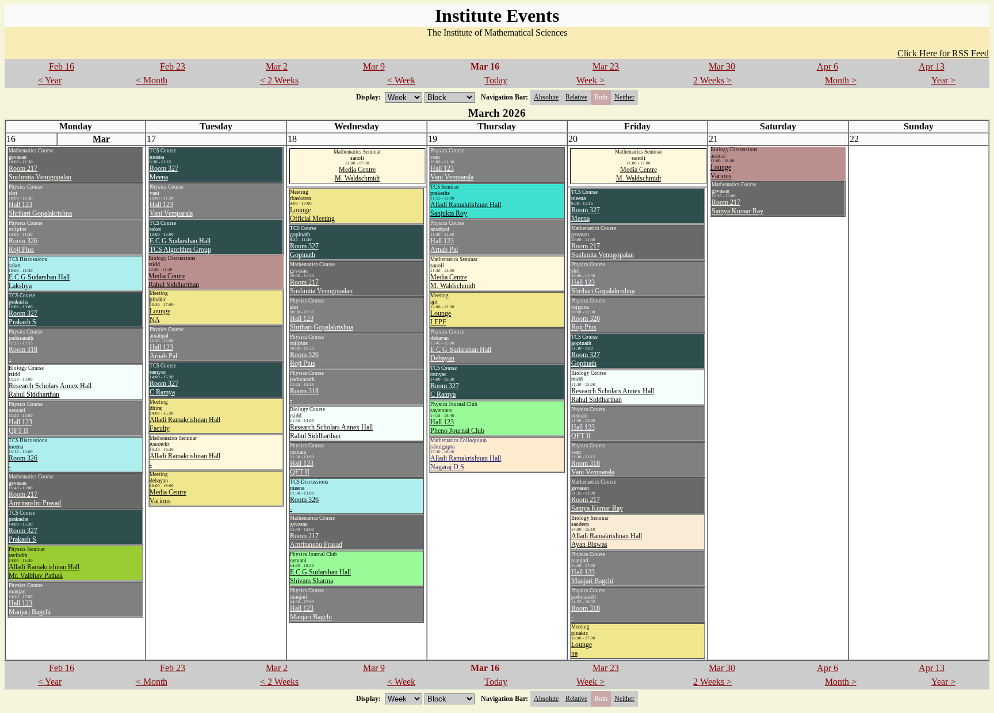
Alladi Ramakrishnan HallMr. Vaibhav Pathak (44, 571)
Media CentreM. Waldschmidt (357, 174)
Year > (943, 80)
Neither (624, 97)
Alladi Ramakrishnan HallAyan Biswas (606, 540)
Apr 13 (932, 66)
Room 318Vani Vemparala (592, 467)
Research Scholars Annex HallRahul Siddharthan (50, 390)
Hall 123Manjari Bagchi (30, 607)
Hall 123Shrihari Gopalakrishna (40, 209)
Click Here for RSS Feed (943, 53)
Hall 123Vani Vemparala (171, 209)
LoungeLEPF (440, 317)
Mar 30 (722, 66)
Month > (841, 80)
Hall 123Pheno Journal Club (457, 426)
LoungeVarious (721, 171)
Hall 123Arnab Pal (163, 351)
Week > (590, 80)
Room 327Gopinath (304, 250)
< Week (401, 80)
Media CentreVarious (168, 496)
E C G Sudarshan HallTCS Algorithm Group (180, 245)
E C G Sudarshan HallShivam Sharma (320, 576)
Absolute (546, 97)
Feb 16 (61, 66)
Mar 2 (277, 66)
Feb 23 (172, 66)
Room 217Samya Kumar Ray (737, 206)
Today (495, 80)
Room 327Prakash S (23, 317)
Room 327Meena (164, 172)
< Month (151, 80)
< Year (50, 80)
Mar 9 (374, 66)
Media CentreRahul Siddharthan (173, 280)
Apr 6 (827, 66)
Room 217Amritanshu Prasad (35, 498)
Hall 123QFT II (20, 426)
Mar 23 (605, 66)
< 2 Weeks (279, 80)
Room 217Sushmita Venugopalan (40, 172)
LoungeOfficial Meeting (312, 214)
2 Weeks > (712, 80)
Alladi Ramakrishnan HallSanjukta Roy (465, 209)
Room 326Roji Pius (23, 245)
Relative (576, 97)
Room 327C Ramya (164, 387)
